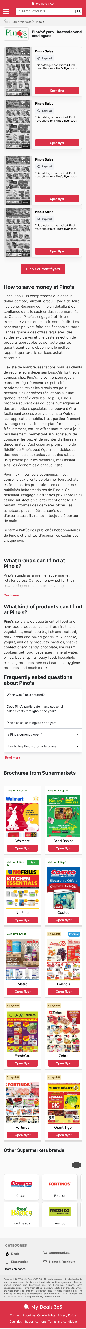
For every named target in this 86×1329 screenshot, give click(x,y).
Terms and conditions (63, 1321)
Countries (16, 1321)
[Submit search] (78, 11)
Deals (15, 1254)
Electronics (19, 1262)
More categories (15, 1269)
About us (29, 1315)
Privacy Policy (67, 1315)
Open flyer (57, 90)
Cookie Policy (46, 1315)
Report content (35, 1321)
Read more (11, 595)
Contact (15, 1315)
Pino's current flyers (43, 269)
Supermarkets (22, 22)
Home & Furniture (62, 1262)
